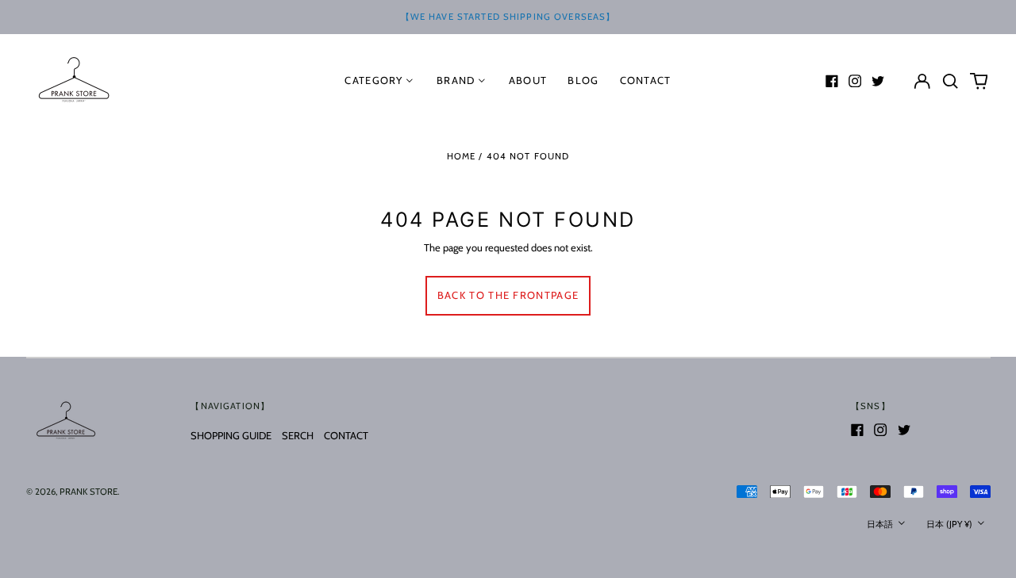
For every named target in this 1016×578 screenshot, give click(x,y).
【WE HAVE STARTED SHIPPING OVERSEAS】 (508, 16)
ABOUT (528, 80)
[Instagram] (855, 81)
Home (461, 156)
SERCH (298, 435)
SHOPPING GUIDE (230, 435)
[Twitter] (878, 81)
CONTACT (346, 435)
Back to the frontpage (508, 295)
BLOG (583, 80)
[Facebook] (832, 81)
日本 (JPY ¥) (950, 524)
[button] (950, 80)
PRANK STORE (88, 491)
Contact (646, 80)
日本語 (881, 524)
